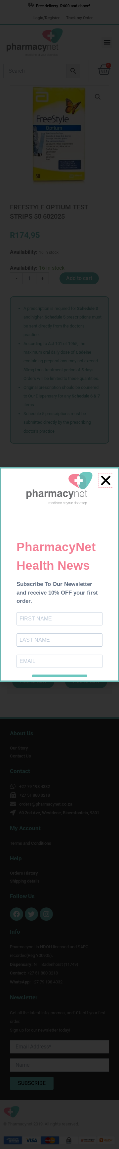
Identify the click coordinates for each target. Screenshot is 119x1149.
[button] (105, 480)
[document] (59, 574)
